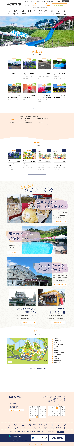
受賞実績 (43, 1)
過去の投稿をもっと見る (37, 108)
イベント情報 (31, 1)
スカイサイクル (57, 348)
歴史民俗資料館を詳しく (28, 322)
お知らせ (26, 1)
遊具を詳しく (59, 221)
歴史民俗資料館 (57, 360)
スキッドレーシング (58, 344)
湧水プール (56, 358)
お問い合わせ (65, 1)
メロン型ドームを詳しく (59, 284)
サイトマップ (58, 1)
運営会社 (48, 1)
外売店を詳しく (57, 322)
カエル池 (56, 338)
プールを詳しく (13, 253)
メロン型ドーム (57, 340)
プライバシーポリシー (51, 431)
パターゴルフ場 (57, 354)
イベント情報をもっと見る (37, 176)
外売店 (55, 342)
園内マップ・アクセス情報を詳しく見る (37, 368)
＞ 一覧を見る (45, 124)
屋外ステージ (57, 362)
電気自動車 (56, 350)
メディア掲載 (38, 1)
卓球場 (55, 356)
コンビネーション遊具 (59, 352)
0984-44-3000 (13, 403)
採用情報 (52, 1)
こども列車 (56, 346)
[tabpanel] (37, 32)
